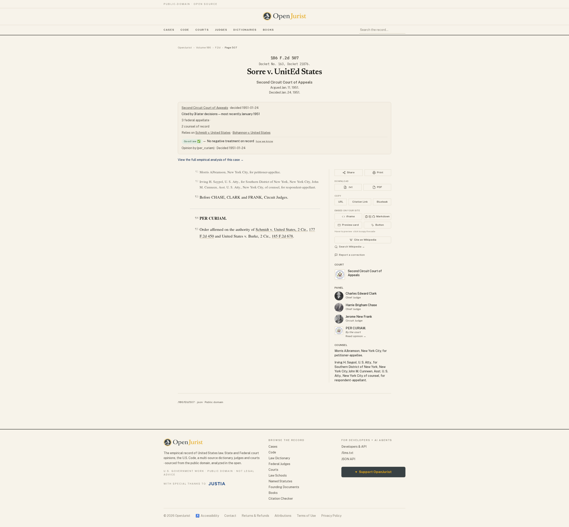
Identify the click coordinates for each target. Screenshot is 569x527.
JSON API (348, 459)
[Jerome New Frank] (339, 319)
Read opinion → (356, 336)
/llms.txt (347, 453)
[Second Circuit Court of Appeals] (339, 330)
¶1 (196, 171)
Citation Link (360, 201)
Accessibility (207, 515)
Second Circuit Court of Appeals (284, 82)
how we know (264, 141)
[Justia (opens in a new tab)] (217, 483)
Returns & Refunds (255, 515)
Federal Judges (279, 464)
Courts (202, 29)
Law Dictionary (279, 458)
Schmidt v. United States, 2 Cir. (281, 229)
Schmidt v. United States (212, 132)
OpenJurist (185, 47)
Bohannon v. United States (251, 132)
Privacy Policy (331, 515)
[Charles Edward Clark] (339, 295)
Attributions (282, 515)
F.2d (217, 47)
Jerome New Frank (359, 316)
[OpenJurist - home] (284, 16)
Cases (169, 29)
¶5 (196, 229)
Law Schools (277, 475)
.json (199, 402)
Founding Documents (283, 487)
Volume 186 (203, 47)
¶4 (196, 218)
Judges (221, 29)
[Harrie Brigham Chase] (339, 307)
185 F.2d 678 (282, 236)
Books (268, 29)
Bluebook (382, 201)
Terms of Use (306, 515)
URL (340, 201)
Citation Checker (280, 498)
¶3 (196, 196)
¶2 (196, 181)
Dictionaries (244, 29)
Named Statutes (280, 481)
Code (184, 29)
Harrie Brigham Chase (361, 305)
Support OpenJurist (373, 472)
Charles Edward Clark (361, 293)
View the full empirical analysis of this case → (211, 160)
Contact (230, 515)
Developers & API (354, 446)
